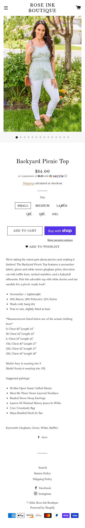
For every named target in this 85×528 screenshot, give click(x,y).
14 (68, 137)
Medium (42, 205)
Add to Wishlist (44, 246)
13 (64, 137)
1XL (29, 214)
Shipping (28, 183)
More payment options (60, 239)
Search (42, 467)
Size (42, 197)
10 (52, 137)
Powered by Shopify (42, 507)
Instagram (44, 494)
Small (23, 205)
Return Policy (42, 473)
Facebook (44, 488)
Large (62, 205)
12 (60, 137)
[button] (42, 176)
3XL (55, 214)
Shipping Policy (42, 479)
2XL (42, 214)
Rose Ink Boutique (42, 8)
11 (56, 137)
